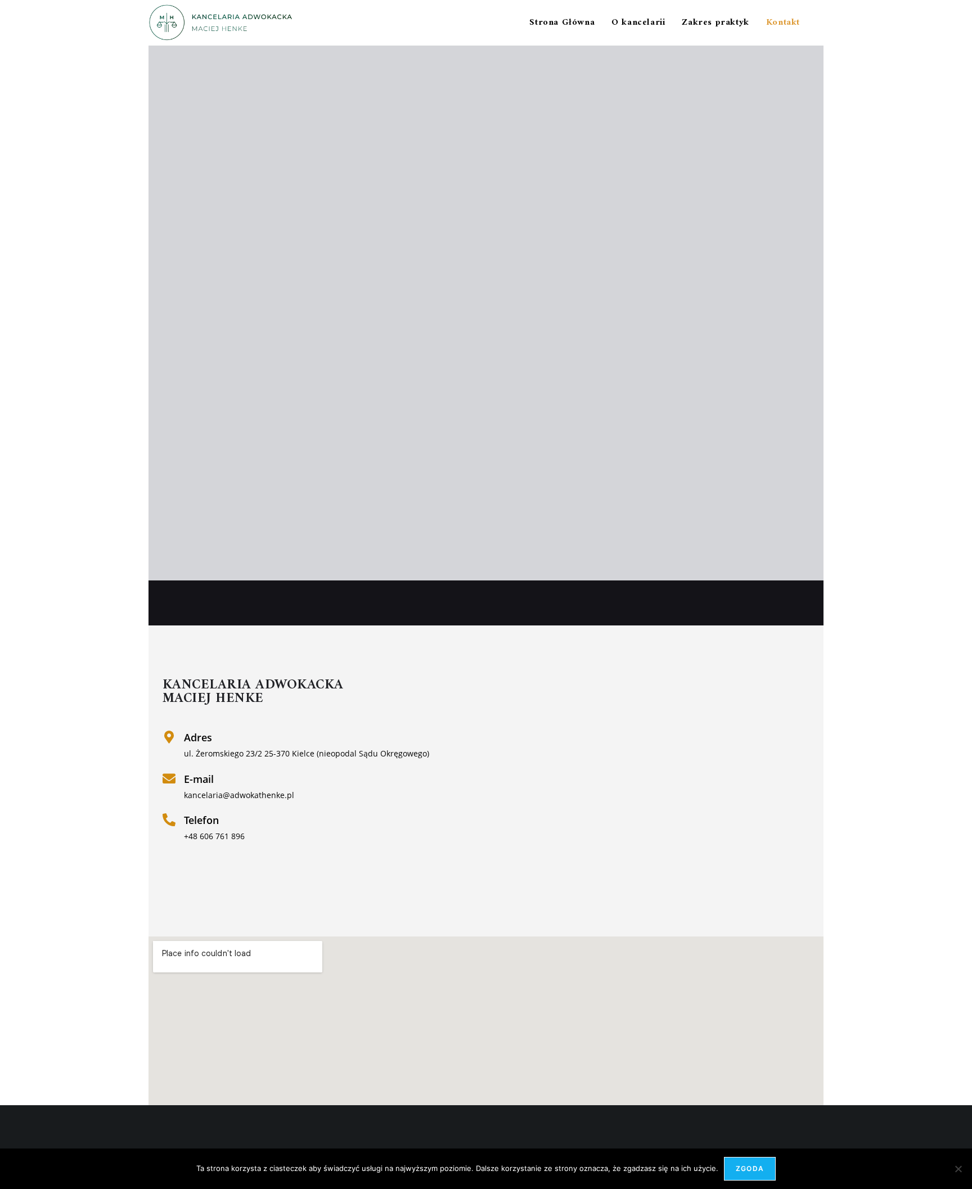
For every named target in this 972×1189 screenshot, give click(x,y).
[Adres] (169, 737)
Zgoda (750, 1168)
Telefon (201, 820)
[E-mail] (169, 778)
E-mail (199, 779)
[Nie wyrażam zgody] (958, 1168)
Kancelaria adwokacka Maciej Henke (253, 691)
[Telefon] (169, 819)
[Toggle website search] (820, 23)
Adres (198, 737)
